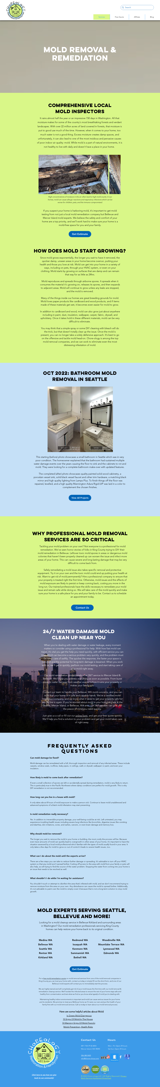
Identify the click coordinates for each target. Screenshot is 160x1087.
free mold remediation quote (54, 978)
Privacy (123, 1076)
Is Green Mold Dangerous (79, 1015)
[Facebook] (121, 1057)
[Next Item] (117, 174)
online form (81, 715)
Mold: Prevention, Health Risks (78, 1026)
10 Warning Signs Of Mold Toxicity (78, 1023)
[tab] (80, 826)
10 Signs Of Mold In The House (78, 1019)
